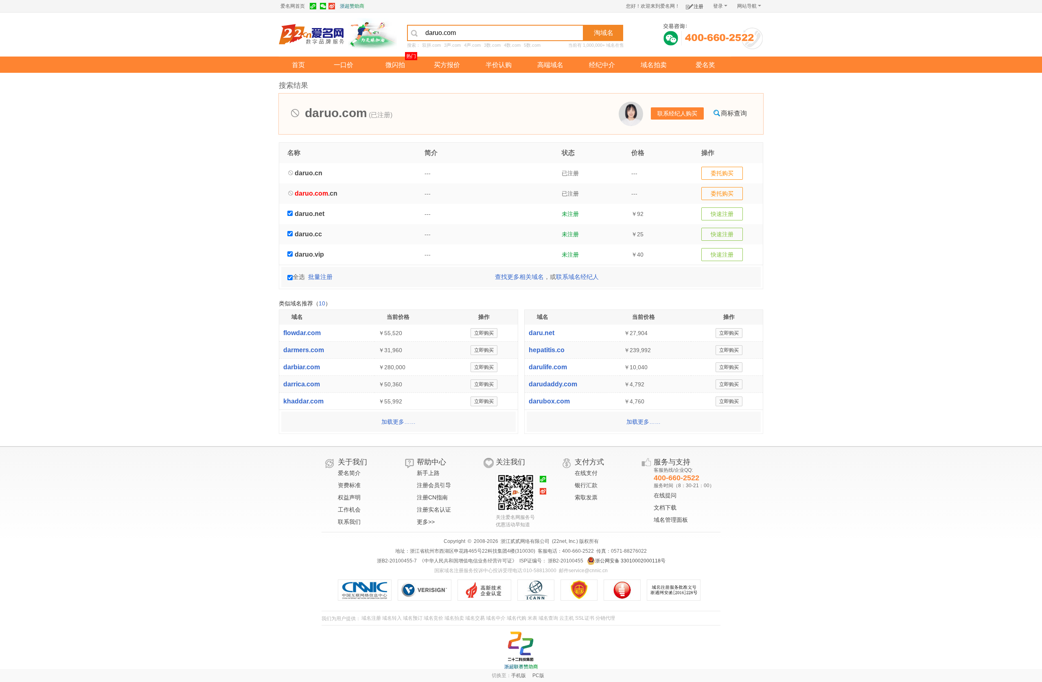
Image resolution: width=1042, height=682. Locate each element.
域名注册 (371, 618)
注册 (698, 6)
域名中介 (496, 618)
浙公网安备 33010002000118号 (630, 561)
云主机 (566, 618)
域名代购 (516, 618)
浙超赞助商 (352, 6)
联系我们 (349, 522)
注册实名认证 (434, 509)
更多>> (426, 522)
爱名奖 (705, 64)
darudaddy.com (553, 384)
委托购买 (722, 173)
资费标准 (349, 485)
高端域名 (550, 64)
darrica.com (301, 384)
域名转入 (392, 618)
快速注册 (722, 214)
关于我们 (352, 462)
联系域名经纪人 (577, 276)
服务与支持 (672, 462)
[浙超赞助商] (372, 34)
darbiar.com (301, 367)
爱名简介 (349, 473)
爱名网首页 (292, 6)
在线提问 (665, 495)
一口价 (343, 64)
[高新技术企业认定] (487, 590)
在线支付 (586, 473)
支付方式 (589, 462)
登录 (718, 6)
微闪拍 (395, 64)
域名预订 (412, 618)
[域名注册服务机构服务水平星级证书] (626, 590)
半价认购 (499, 64)
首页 (298, 64)
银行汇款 (586, 485)
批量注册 (320, 276)
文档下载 (665, 507)
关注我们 (510, 462)
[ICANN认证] (539, 590)
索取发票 (586, 497)
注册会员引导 (434, 485)
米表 (532, 618)
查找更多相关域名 (519, 276)
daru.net (541, 332)
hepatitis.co (547, 349)
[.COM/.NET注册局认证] (428, 590)
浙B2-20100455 (565, 561)
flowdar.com (302, 332)
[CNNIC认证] (368, 590)
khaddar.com (303, 401)
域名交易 (475, 618)
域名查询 (548, 618)
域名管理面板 (671, 519)
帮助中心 (431, 462)
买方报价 (447, 64)
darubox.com (549, 401)
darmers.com (303, 349)
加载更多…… (398, 421)
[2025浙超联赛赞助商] (521, 650)
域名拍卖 (654, 64)
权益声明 (349, 497)
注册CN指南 (432, 497)
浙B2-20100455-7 (397, 561)
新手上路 (428, 473)
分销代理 (605, 618)
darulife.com (548, 367)
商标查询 (734, 113)
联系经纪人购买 (677, 113)
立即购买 (484, 333)
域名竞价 (433, 618)
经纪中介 (602, 64)
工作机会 (349, 509)
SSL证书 (584, 618)
